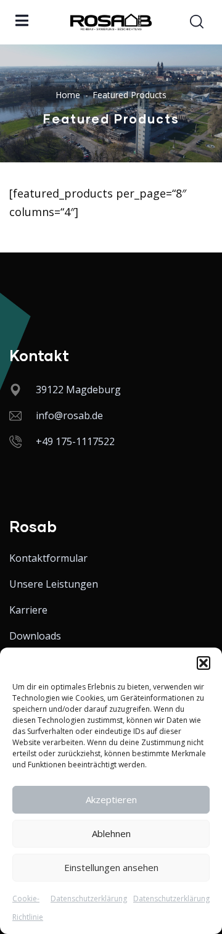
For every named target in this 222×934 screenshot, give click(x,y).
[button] (203, 663)
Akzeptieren (111, 799)
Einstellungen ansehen (111, 867)
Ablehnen (111, 833)
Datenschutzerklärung (89, 898)
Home (68, 95)
